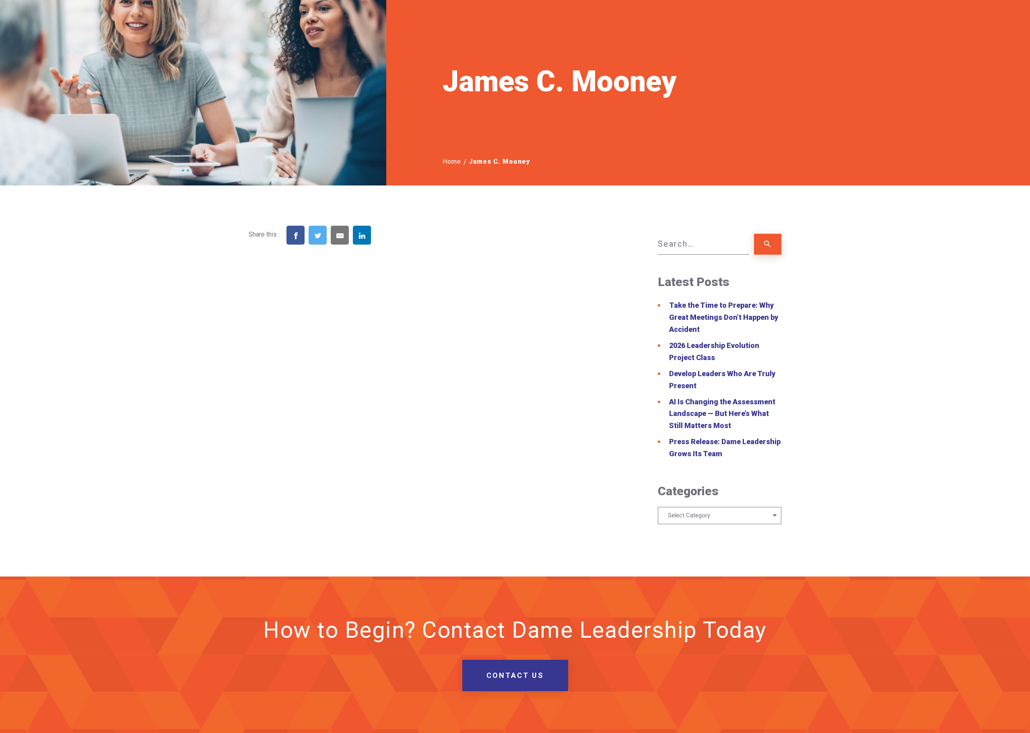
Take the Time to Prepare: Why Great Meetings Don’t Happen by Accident (723, 317)
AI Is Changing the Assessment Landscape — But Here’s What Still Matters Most (722, 413)
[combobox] (719, 515)
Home (452, 161)
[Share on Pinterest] (384, 247)
